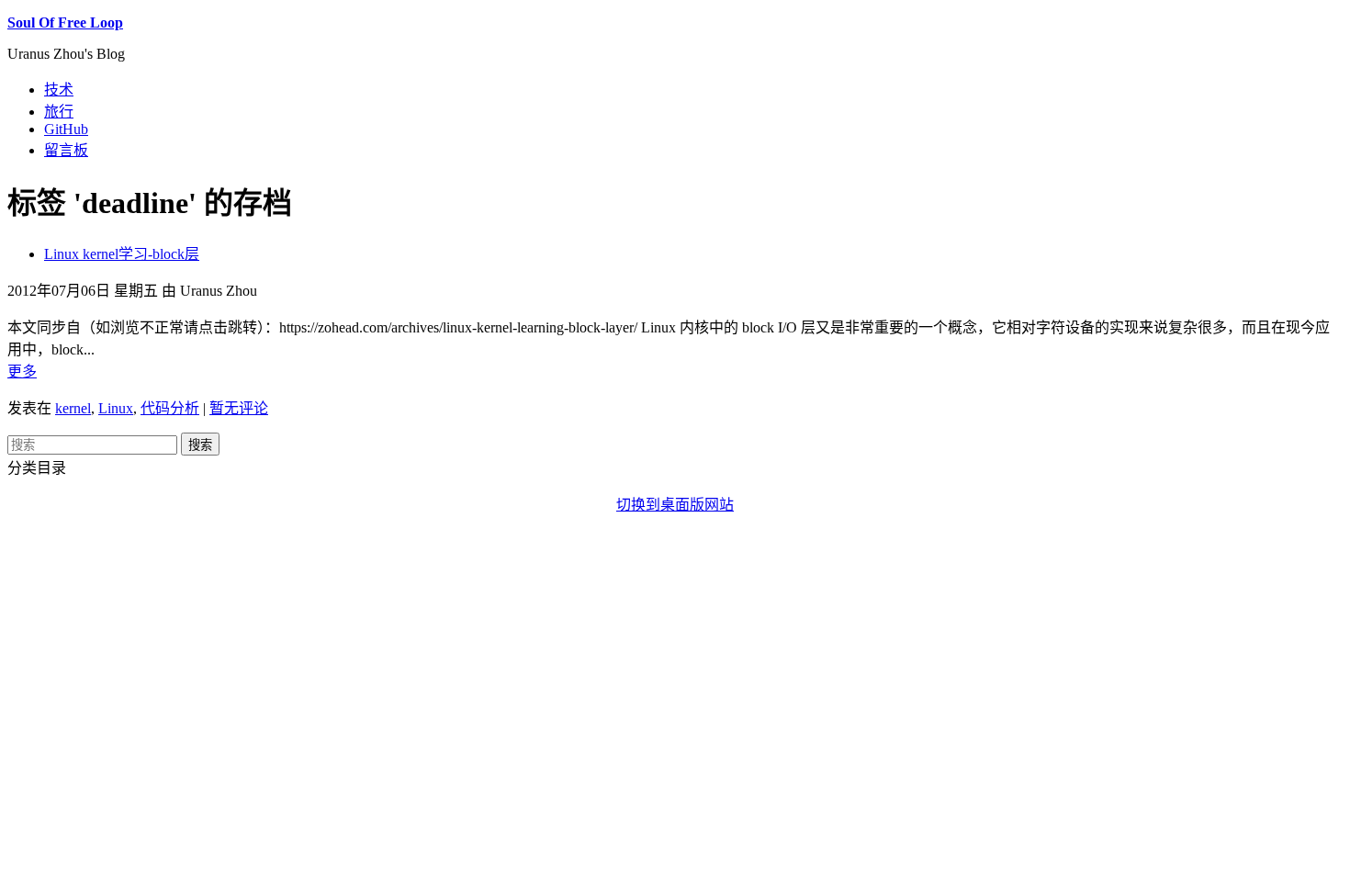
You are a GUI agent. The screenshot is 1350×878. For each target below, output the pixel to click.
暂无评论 (238, 408)
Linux (115, 408)
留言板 (66, 150)
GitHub (66, 129)
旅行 (58, 111)
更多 (22, 371)
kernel (73, 408)
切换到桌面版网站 (675, 504)
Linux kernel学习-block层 (121, 254)
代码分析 (170, 408)
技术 (58, 89)
